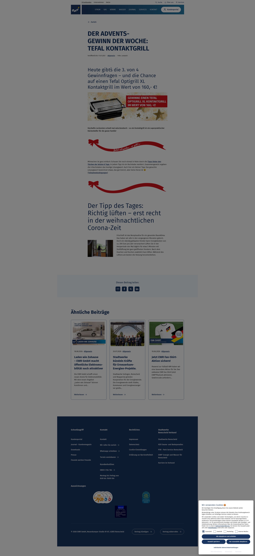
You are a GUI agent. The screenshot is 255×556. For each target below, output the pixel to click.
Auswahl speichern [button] (214, 541)
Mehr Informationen (216, 551)
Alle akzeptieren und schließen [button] (226, 536)
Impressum (238, 551)
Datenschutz (228, 551)
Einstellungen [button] (212, 528)
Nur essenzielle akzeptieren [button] (238, 541)
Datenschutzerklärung (222, 526)
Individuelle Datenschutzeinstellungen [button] (226, 547)
